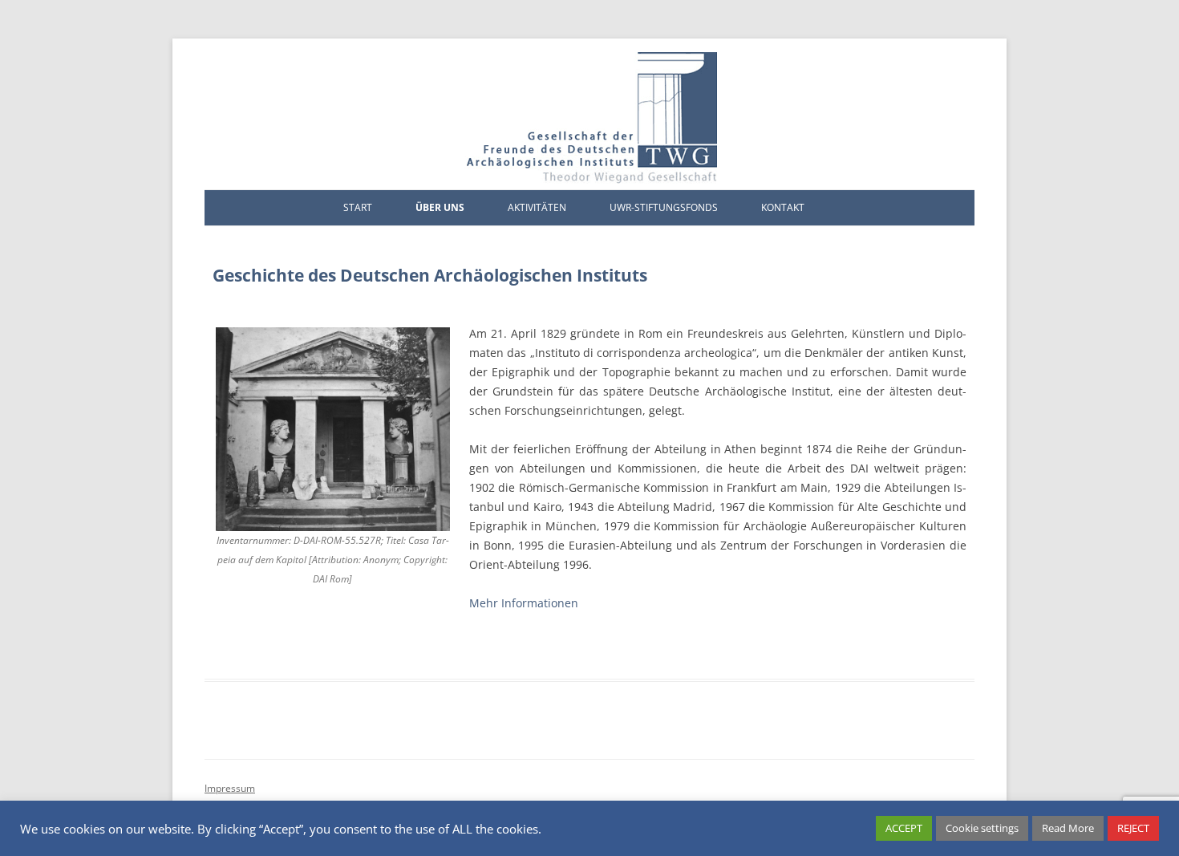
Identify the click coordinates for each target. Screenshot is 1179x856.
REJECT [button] (1133, 828)
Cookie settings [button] (982, 828)
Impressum (230, 788)
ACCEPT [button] (903, 828)
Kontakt (782, 207)
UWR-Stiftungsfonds (664, 207)
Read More (1068, 828)
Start (357, 207)
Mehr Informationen (523, 603)
